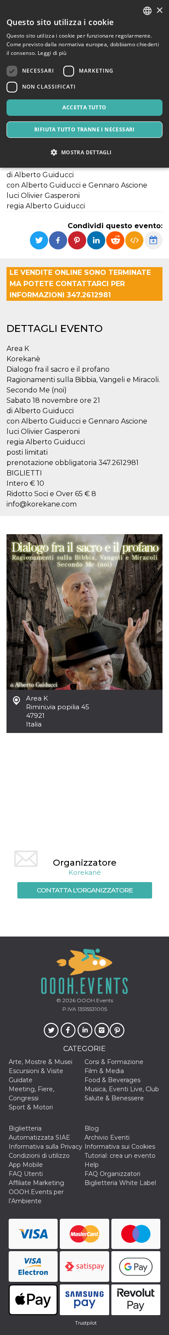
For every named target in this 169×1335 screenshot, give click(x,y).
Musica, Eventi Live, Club (121, 1089)
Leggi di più (52, 53)
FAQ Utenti (26, 1174)
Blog (91, 1128)
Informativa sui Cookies (119, 1146)
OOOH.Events (94, 1000)
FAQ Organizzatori (112, 1174)
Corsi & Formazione (113, 1062)
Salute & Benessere (114, 1098)
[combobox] (147, 10)
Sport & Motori (31, 1107)
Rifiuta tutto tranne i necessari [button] (84, 129)
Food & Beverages (112, 1080)
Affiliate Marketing (36, 1183)
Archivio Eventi (107, 1137)
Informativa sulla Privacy (45, 1146)
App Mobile (26, 1165)
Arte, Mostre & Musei (40, 1062)
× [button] (159, 10)
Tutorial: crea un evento (120, 1156)
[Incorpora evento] (134, 240)
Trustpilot (86, 1323)
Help (91, 1165)
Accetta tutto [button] (84, 107)
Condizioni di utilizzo (39, 1156)
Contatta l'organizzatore (85, 890)
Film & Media (104, 1071)
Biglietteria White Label (120, 1183)
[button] (84, 152)
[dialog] (84, 84)
